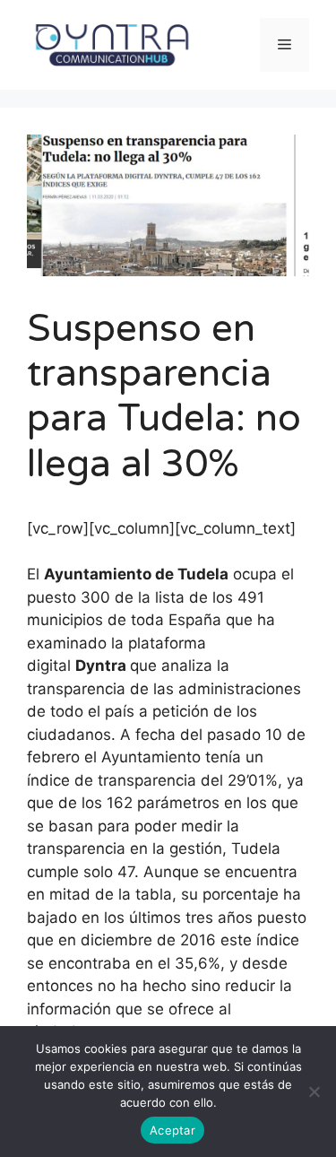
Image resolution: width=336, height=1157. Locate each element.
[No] (314, 1091)
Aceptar (172, 1130)
